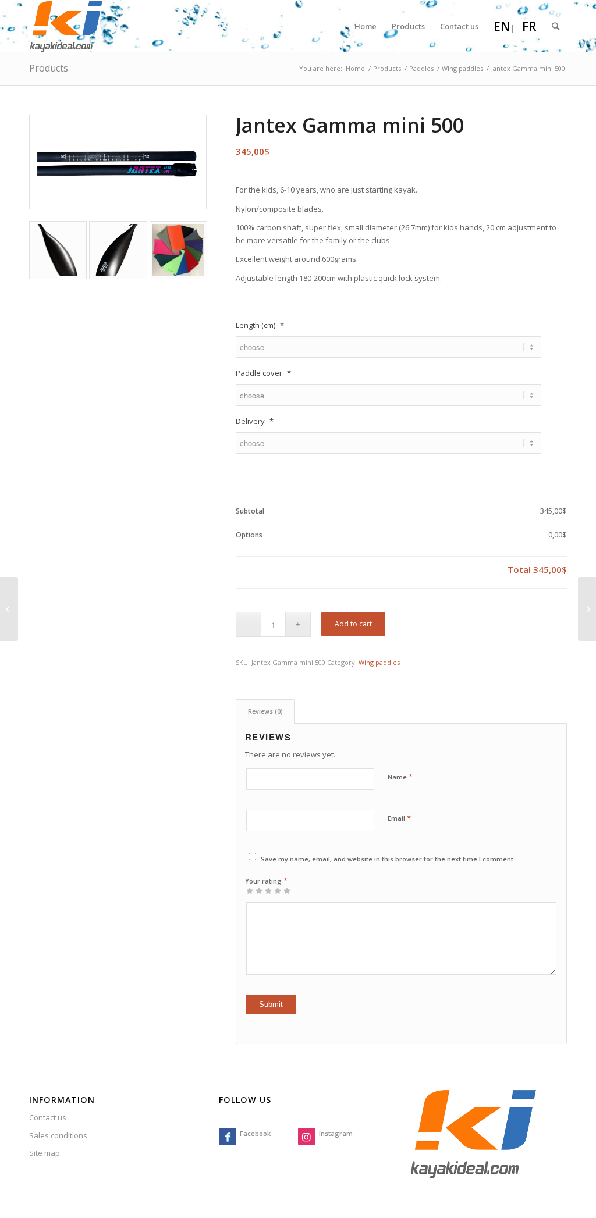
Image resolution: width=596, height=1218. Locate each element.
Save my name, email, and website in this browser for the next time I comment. (388, 858)
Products (48, 68)
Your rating (266, 880)
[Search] (555, 26)
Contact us (47, 1117)
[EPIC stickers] (9, 609)
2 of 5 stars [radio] (254, 890)
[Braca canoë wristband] (587, 609)
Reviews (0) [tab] (265, 711)
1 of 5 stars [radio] (249, 890)
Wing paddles (379, 662)
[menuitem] (365, 26)
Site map (44, 1153)
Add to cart (353, 624)
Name (400, 776)
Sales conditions (58, 1135)
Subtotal (250, 511)
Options (249, 535)
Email (399, 818)
